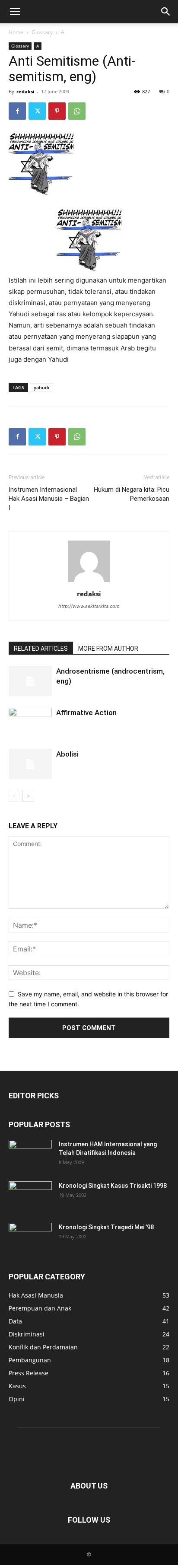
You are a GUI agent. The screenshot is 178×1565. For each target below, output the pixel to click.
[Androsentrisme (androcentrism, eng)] (30, 681)
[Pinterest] (57, 111)
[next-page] (27, 796)
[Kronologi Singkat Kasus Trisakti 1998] (30, 1196)
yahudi (41, 387)
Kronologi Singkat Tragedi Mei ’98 (106, 1227)
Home (16, 32)
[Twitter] (37, 111)
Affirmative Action (86, 712)
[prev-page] (14, 796)
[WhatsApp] (77, 111)
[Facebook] (17, 111)
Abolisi (67, 754)
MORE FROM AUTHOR (108, 648)
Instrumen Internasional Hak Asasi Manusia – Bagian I (49, 499)
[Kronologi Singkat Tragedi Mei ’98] (30, 1238)
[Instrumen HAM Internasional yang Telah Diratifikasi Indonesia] (30, 1155)
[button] (15, 11)
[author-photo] (89, 581)
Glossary (42, 32)
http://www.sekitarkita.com (89, 606)
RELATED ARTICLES (41, 648)
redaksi (25, 91)
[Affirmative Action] (30, 725)
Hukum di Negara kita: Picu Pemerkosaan (131, 494)
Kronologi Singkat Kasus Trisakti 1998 (113, 1185)
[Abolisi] (30, 764)
